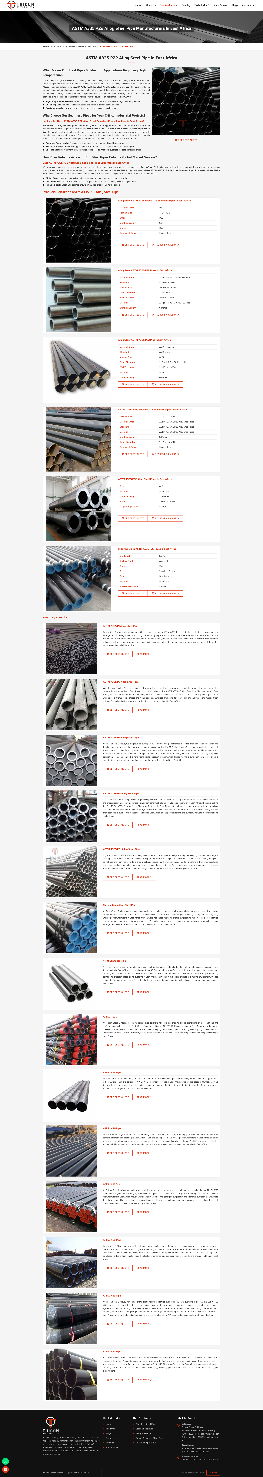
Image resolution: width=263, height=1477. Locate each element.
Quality (186, 5)
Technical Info (202, 5)
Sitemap (110, 1442)
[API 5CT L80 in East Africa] (71, 1039)
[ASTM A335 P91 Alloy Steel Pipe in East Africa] (71, 871)
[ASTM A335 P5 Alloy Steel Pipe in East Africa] (71, 704)
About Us (150, 5)
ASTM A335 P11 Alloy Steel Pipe (121, 793)
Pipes (72, 46)
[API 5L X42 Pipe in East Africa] (71, 1095)
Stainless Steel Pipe (146, 1424)
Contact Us (248, 5)
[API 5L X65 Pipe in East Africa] (71, 1318)
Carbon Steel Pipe (144, 1428)
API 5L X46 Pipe (112, 1128)
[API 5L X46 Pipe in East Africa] (71, 1151)
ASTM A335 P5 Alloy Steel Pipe (121, 682)
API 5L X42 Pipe (112, 1072)
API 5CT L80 (110, 1016)
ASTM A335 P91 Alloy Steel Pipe (121, 849)
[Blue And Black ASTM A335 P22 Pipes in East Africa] (79, 578)
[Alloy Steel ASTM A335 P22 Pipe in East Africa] (79, 369)
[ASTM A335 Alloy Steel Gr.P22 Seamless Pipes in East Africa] (79, 439)
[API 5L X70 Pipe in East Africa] (71, 1374)
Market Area (112, 1447)
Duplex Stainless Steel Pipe (149, 1438)
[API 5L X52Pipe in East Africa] (71, 1206)
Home (138, 5)
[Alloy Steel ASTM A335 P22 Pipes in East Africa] (79, 299)
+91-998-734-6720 (211, 1459)
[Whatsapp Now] (5, 1461)
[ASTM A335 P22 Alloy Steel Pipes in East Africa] (79, 508)
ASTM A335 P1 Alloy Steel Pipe (120, 626)
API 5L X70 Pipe (112, 1351)
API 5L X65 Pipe (112, 1295)
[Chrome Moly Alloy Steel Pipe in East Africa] (71, 927)
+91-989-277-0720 (191, 1459)
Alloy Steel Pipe (87, 46)
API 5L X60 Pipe (112, 1240)
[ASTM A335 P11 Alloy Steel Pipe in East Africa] (71, 816)
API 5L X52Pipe (111, 1184)
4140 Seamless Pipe (114, 960)
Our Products (167, 5)
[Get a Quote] (5, 1469)
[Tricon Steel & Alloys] (26, 5)
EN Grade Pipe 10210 (146, 1442)
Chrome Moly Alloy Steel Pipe (119, 905)
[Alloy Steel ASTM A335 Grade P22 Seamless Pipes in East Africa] (79, 230)
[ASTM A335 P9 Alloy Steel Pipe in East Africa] (71, 760)
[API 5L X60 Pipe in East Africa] (71, 1262)
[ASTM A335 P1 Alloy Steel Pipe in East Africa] (71, 648)
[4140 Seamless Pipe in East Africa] (71, 983)
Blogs (235, 5)
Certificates (221, 5)
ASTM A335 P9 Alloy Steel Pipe (121, 737)
